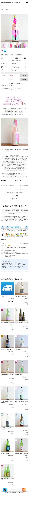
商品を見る (12, 329)
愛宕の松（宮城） (8, 9)
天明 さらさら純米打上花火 (6, 349)
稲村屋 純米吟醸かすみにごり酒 (7, 322)
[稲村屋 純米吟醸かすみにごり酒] (7, 314)
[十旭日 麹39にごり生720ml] (21, 288)
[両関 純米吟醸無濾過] (7, 445)
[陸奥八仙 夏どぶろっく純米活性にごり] (21, 393)
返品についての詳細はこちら (7, 85)
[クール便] (7, 288)
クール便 (2, 296)
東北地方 (3, 9)
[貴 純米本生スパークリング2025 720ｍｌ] (7, 366)
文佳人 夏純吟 (18, 349)
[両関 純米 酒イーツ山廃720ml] (21, 445)
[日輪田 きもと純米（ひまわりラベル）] (7, 470)
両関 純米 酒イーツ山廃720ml (21, 453)
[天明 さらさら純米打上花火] (7, 341)
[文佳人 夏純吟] (21, 341)
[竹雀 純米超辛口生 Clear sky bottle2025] (7, 393)
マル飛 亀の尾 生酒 (18, 427)
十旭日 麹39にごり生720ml (20, 296)
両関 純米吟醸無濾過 (5, 453)
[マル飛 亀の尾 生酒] (21, 420)
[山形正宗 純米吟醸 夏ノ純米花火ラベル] (21, 314)
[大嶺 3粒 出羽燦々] (21, 366)
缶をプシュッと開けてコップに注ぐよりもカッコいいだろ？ (14, 236)
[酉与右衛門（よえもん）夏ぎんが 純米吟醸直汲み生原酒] (7, 420)
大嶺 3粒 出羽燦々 (18, 374)
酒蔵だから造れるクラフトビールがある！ (14, 492)
